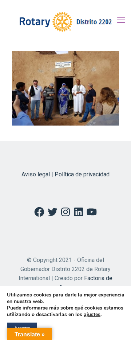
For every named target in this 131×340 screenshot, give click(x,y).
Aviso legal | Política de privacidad (65, 174)
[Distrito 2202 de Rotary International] (65, 20)
